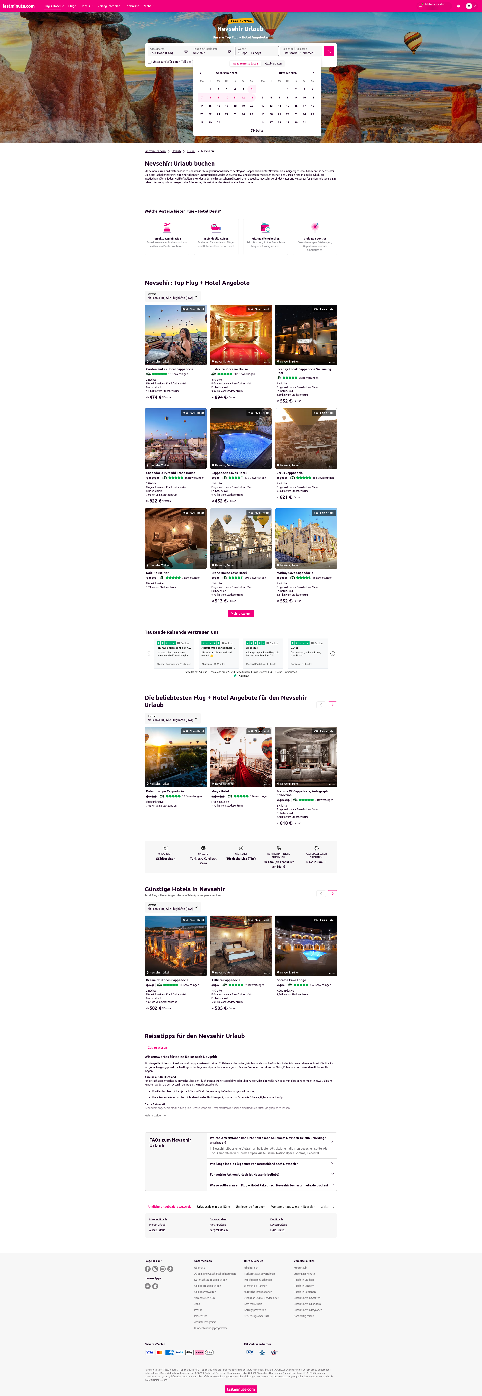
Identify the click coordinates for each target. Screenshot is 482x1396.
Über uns (199, 1267)
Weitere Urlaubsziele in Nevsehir (293, 1206)
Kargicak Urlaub (219, 1230)
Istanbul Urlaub (158, 1219)
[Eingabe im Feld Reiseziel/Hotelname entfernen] (229, 51)
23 (218, 114)
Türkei (191, 151)
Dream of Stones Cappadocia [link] (167, 980)
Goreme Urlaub (218, 1219)
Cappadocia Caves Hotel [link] (229, 473)
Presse (198, 1309)
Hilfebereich (251, 1267)
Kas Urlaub (276, 1219)
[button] (155, 1115)
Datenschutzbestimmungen (210, 1279)
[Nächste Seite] (332, 704)
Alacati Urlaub (157, 1230)
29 (210, 122)
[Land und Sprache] (458, 6)
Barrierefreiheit (253, 1303)
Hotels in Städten (304, 1279)
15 (210, 105)
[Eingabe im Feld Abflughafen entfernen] (186, 51)
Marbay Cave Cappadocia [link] (295, 573)
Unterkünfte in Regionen (308, 1309)
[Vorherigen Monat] (201, 73)
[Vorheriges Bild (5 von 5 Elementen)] (149, 335)
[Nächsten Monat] (313, 73)
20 (251, 105)
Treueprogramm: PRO (256, 1316)
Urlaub (176, 151)
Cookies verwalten (205, 1291)
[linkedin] (163, 1269)
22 (210, 114)
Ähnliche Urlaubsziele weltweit (169, 1206)
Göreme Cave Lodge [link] (291, 980)
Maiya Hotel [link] (220, 791)
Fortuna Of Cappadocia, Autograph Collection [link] (302, 793)
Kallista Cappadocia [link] (225, 980)
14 (201, 105)
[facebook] (148, 1269)
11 (234, 97)
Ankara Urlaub (218, 1224)
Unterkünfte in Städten (307, 1297)
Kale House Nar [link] (157, 573)
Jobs (197, 1303)
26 (243, 114)
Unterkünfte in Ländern (307, 1303)
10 (226, 97)
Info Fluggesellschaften (258, 1279)
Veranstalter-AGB (204, 1297)
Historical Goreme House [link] (229, 369)
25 (234, 114)
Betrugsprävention (255, 1309)
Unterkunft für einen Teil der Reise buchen (181, 61)
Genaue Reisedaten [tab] (245, 63)
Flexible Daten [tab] (273, 63)
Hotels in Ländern (304, 1285)
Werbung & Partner (255, 1285)
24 (226, 114)
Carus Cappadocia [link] (290, 473)
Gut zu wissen (157, 1047)
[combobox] (169, 51)
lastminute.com (155, 151)
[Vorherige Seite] (321, 704)
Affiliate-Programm (205, 1322)
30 (218, 122)
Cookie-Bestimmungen (207, 1285)
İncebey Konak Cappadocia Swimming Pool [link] (304, 371)
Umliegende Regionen (250, 1206)
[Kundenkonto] (471, 6)
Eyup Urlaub (277, 1230)
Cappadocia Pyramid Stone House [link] (170, 473)
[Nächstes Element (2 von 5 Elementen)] (202, 335)
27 (251, 114)
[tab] (157, 1048)
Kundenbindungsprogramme (211, 1328)
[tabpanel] (241, 1085)
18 (234, 105)
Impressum (200, 1316)
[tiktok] (170, 1269)
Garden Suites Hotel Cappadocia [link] (169, 369)
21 (201, 114)
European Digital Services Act (261, 1297)
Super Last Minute (304, 1273)
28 (201, 122)
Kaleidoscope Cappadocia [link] (165, 791)
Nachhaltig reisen (304, 1316)
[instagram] (155, 1269)
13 (251, 97)
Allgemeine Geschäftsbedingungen (215, 1273)
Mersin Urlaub (157, 1224)
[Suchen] (329, 51)
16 (218, 105)
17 (226, 105)
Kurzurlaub (300, 1267)
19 (243, 105)
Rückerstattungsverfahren (259, 1273)
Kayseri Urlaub (278, 1224)
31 (304, 122)
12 (243, 97)
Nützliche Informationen (258, 1291)
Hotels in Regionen (305, 1291)
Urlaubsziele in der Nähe (213, 1206)
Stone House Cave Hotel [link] (229, 573)
